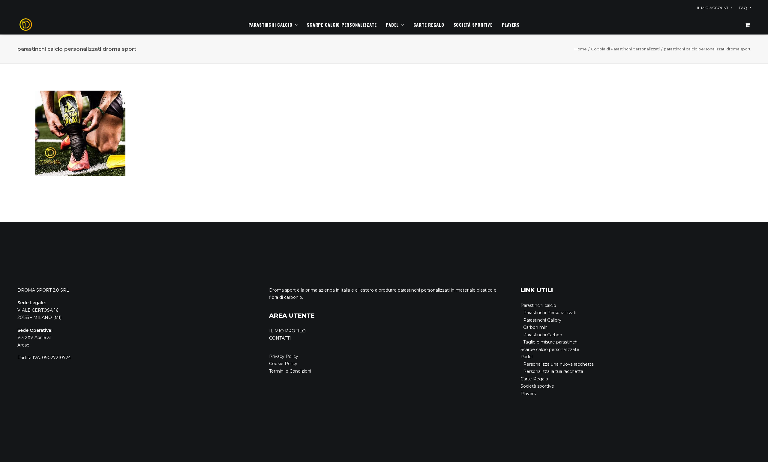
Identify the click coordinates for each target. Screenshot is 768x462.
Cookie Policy (283, 363)
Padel (392, 24)
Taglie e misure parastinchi (550, 342)
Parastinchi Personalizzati (549, 312)
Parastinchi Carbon (542, 335)
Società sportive (473, 24)
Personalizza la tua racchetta (553, 371)
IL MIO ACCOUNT (712, 7)
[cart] (748, 24)
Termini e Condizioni (290, 371)
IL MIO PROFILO (287, 331)
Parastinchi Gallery (542, 320)
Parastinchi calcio (270, 24)
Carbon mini (535, 327)
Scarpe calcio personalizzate (341, 24)
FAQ (743, 7)
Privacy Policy (283, 356)
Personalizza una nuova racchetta (558, 364)
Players (511, 24)
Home (580, 48)
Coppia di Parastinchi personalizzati (625, 48)
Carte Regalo (428, 24)
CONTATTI (280, 338)
